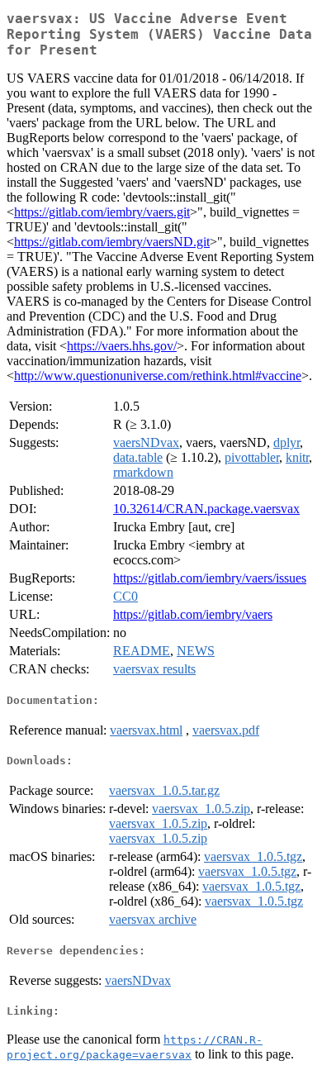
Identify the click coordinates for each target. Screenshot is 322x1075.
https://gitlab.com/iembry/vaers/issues (209, 578)
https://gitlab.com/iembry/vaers (192, 614)
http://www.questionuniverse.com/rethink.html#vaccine (157, 376)
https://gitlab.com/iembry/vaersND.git (112, 242)
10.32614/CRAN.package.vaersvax (206, 509)
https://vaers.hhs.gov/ (122, 346)
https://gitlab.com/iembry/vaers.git (102, 212)
